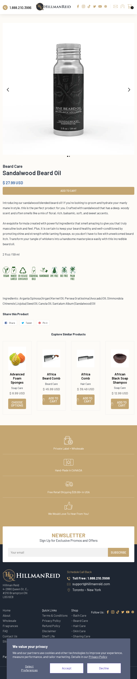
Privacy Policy (98, 656)
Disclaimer (49, 631)
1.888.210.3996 (99, 578)
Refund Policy (51, 626)
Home (7, 610)
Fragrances (10, 626)
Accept (67, 668)
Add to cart (53, 399)
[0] (129, 7)
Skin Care (79, 631)
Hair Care (79, 626)
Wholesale (9, 620)
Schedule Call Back (79, 572)
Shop (74, 610)
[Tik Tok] (117, 612)
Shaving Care (81, 636)
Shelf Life (48, 636)
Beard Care (80, 620)
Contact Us (10, 636)
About (7, 615)
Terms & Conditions (55, 615)
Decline (104, 668)
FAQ (5, 631)
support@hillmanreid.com (91, 584)
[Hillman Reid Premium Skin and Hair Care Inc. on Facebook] (107, 612)
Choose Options (17, 403)
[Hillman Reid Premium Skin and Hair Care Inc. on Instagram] (112, 612)
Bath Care (79, 615)
